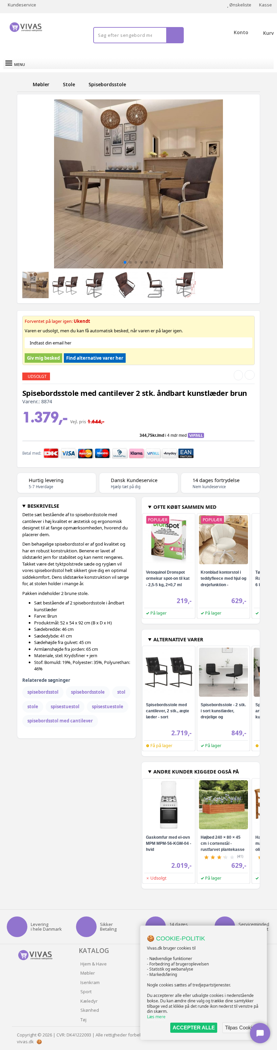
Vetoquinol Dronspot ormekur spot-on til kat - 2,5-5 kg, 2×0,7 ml (168, 578)
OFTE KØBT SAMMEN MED (185, 506)
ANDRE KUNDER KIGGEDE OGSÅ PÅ (196, 771)
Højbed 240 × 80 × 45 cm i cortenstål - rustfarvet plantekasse (223, 843)
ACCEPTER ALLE (194, 1027)
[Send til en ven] (238, 375)
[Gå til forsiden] (23, 84)
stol (121, 692)
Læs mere (156, 1017)
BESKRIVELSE (43, 505)
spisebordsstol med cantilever (60, 721)
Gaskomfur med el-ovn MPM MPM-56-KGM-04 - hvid (168, 843)
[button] (125, 262)
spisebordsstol (42, 692)
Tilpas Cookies (241, 1027)
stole (32, 706)
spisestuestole (107, 706)
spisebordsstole (88, 692)
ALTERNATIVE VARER (178, 639)
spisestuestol (65, 706)
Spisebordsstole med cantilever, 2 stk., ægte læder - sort (167, 710)
